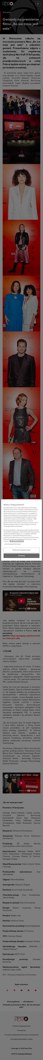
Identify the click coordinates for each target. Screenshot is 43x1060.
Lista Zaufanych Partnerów (12, 544)
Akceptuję (21, 555)
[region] (21, 530)
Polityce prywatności (16, 541)
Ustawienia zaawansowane (21, 550)
